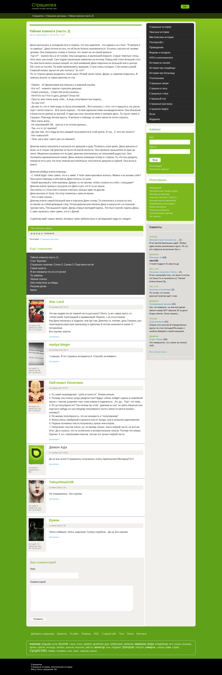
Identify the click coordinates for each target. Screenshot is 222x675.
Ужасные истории (159, 32)
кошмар (186, 644)
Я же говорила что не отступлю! (48, 272)
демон (88, 643)
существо (38, 650)
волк (54, 644)
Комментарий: (38, 582)
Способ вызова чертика (161, 213)
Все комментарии (158, 352)
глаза (72, 644)
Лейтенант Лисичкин (66, 383)
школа (93, 651)
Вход (155, 160)
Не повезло (155, 216)
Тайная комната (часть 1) (44, 257)
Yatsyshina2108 (61, 482)
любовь (60, 647)
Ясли (152, 114)
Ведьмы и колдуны (160, 52)
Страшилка (44, 5)
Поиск (130, 633)
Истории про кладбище (162, 68)
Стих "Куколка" (38, 261)
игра (150, 643)
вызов (63, 644)
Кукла (33, 290)
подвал (116, 647)
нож (108, 647)
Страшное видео (158, 109)
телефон (61, 651)
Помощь (86, 633)
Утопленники (156, 78)
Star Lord (56, 302)
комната (48, 228)
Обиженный (155, 188)
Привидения (156, 47)
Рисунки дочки (38, 286)
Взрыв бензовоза (157, 207)
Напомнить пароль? (159, 169)
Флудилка (154, 119)
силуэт (139, 647)
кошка (177, 644)
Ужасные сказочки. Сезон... (163, 272)
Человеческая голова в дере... (164, 191)
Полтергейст (156, 42)
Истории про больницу (162, 73)
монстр (99, 647)
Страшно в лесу (158, 88)
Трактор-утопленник (159, 210)
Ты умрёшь (36, 275)
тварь (51, 650)
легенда (50, 647)
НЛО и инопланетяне (161, 57)
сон (168, 647)
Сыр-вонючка (156, 321)
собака (160, 647)
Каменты (62, 633)
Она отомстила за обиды (44, 282)
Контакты (142, 633)
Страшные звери (159, 83)
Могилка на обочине (159, 194)
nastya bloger (41, 35)
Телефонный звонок (160, 304)
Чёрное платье (38, 279)
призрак (128, 647)
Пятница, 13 (155, 257)
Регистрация (155, 166)
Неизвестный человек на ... (164, 240)
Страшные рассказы (56, 16)
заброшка (116, 643)
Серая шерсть (38, 268)
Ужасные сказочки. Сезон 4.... (164, 197)
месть (89, 647)
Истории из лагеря (159, 63)
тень (69, 651)
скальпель (39, 228)
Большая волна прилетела (162, 200)
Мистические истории (161, 37)
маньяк (70, 647)
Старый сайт (109, 633)
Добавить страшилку (42, 633)
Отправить (38, 619)
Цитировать (54, 337)
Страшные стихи (158, 93)
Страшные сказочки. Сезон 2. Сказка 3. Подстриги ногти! (62, 264)
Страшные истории (160, 27)
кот (171, 643)
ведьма (46, 643)
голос (79, 644)
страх (175, 647)
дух (107, 643)
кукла (41, 647)
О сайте (74, 633)
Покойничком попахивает (162, 203)
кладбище (161, 643)
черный (84, 651)
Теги (121, 633)
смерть (150, 647)
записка (128, 643)
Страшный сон (157, 98)
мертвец (80, 647)
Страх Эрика (156, 339)
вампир (35, 643)
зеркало (140, 643)
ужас (76, 651)
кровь (33, 647)
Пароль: (153, 147)
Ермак (54, 520)
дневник (98, 643)
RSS (96, 633)
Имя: (33, 569)
